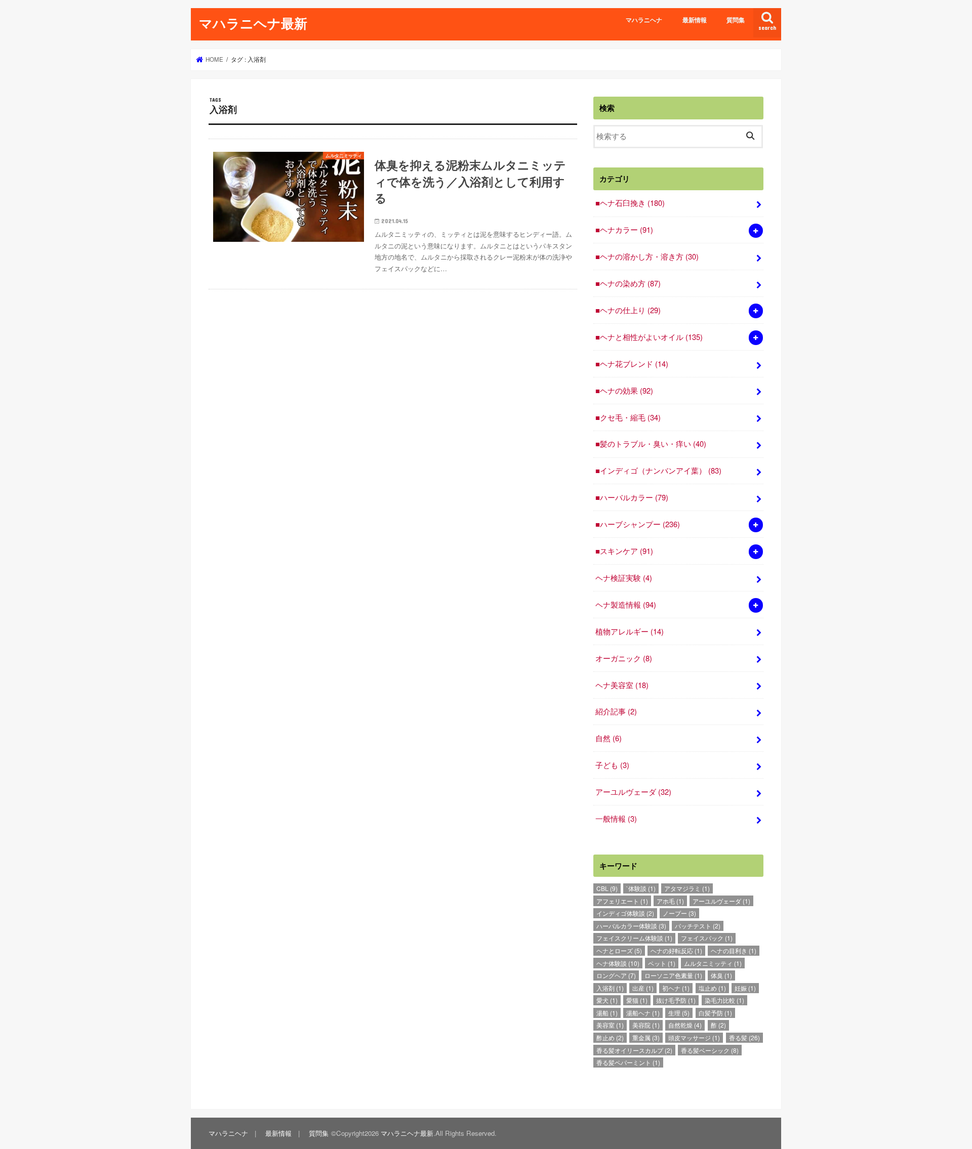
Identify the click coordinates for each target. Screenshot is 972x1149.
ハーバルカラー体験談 (631, 925)
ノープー (679, 913)
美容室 (610, 1024)
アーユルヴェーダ (633, 791)
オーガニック (623, 658)
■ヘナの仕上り (628, 310)
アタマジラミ (687, 888)
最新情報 (694, 19)
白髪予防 (715, 1012)
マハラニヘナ (644, 19)
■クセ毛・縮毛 (628, 417)
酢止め (610, 1037)
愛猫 (636, 1000)
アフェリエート (622, 901)
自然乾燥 (685, 1024)
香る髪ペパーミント (628, 1062)
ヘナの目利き (733, 950)
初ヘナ (676, 988)
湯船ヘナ (643, 1012)
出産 (643, 988)
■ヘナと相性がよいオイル (649, 336)
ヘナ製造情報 (625, 604)
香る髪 (744, 1037)
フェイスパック (707, 937)
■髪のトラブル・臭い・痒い (650, 443)
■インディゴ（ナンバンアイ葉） (658, 470)
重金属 (646, 1037)
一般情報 (616, 818)
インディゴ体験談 (625, 913)
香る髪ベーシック (710, 1050)
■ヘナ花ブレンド (631, 363)
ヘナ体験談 (617, 963)
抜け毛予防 (676, 1000)
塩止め (712, 988)
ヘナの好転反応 (676, 950)
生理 (679, 1012)
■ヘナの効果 (624, 390)
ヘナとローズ (619, 950)
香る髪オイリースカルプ (634, 1050)
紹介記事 (616, 711)
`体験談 (641, 888)
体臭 (721, 975)
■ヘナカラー (624, 229)
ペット (661, 963)
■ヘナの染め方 (628, 283)
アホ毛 (670, 901)
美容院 (646, 1024)
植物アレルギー (629, 631)
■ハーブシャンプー (637, 524)
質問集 (735, 19)
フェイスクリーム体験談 (634, 937)
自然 (608, 738)
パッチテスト (697, 925)
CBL (607, 888)
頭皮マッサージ (694, 1037)
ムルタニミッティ (713, 963)
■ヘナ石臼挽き (630, 202)
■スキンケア (624, 550)
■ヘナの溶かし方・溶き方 (647, 256)
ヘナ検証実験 (623, 577)
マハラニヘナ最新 (253, 23)
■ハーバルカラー (631, 497)
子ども (612, 764)
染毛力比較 (724, 1000)
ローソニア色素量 (673, 975)
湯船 (607, 1012)
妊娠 (745, 988)
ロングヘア (616, 975)
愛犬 (607, 1000)
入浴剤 (610, 988)
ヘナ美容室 (622, 684)
